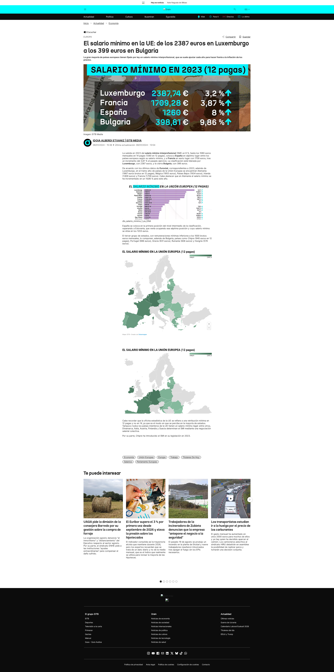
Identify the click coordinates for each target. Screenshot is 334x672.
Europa (161, 457)
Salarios (128, 461)
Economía (129, 457)
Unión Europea (146, 457)
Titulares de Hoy (191, 457)
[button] (249, 499)
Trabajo (174, 457)
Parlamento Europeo (147, 461)
